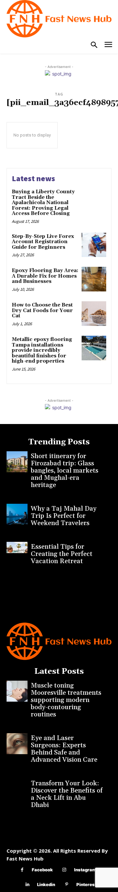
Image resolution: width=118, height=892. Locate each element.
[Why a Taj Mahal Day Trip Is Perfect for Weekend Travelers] (17, 514)
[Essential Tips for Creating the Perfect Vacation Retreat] (17, 552)
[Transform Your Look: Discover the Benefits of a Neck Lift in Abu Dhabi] (17, 788)
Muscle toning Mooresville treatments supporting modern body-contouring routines (66, 700)
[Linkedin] (27, 884)
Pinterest (86, 884)
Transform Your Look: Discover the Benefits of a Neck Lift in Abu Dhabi (67, 794)
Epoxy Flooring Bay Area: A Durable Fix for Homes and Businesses (45, 276)
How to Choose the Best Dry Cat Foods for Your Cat (42, 310)
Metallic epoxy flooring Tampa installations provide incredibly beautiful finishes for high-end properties (42, 350)
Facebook (42, 869)
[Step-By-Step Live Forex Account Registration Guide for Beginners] (94, 245)
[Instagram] (64, 870)
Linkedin (46, 884)
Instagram (85, 869)
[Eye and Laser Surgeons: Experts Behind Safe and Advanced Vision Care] (17, 743)
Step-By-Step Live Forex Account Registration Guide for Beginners (43, 241)
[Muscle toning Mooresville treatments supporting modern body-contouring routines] (17, 691)
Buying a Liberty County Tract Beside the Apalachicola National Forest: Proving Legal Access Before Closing (43, 203)
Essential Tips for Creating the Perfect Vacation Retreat (61, 553)
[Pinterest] (66, 884)
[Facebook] (22, 870)
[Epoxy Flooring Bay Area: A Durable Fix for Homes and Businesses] (94, 279)
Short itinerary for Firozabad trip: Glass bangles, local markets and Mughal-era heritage (64, 470)
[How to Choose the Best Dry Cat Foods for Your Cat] (94, 313)
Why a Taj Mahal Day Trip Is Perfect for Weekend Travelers (63, 515)
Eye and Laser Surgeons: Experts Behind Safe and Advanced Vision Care (64, 749)
